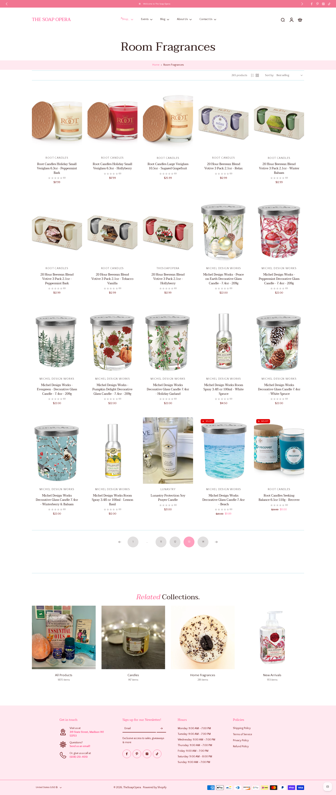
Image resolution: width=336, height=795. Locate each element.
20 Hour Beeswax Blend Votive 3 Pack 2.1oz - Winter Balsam (279, 168)
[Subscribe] (161, 728)
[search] (282, 19)
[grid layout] (257, 75)
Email (127, 728)
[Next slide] (302, 3)
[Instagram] (323, 4)
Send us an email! (80, 746)
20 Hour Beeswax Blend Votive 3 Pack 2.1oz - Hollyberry (168, 279)
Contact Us (206, 19)
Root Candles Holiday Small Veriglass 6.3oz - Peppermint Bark (57, 168)
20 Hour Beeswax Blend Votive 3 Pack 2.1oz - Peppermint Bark (57, 279)
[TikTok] (329, 4)
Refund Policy (241, 746)
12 (175, 541)
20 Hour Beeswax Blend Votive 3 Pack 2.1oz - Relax (223, 166)
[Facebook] (312, 4)
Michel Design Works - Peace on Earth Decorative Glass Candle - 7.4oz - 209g (223, 279)
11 (161, 541)
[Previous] (119, 542)
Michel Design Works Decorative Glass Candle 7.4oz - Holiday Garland (168, 389)
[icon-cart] (300, 19)
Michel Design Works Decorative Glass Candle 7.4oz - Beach (223, 500)
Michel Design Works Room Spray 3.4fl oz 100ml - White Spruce (223, 389)
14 (203, 541)
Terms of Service (242, 734)
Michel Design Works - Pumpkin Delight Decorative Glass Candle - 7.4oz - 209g (112, 389)
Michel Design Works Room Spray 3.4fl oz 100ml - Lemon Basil (112, 500)
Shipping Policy (242, 728)
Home (155, 64)
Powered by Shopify (154, 787)
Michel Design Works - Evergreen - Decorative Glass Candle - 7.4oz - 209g (57, 389)
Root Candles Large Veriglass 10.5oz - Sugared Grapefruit (168, 166)
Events (145, 19)
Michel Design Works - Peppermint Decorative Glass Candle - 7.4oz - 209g (279, 279)
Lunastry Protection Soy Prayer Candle (168, 498)
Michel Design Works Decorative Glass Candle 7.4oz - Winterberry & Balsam (57, 500)
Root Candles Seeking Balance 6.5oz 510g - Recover (279, 498)
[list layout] (252, 75)
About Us (182, 19)
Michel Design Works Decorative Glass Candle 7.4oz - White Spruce (279, 389)
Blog (162, 19)
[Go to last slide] (6, 3)
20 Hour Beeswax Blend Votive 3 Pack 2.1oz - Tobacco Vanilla (112, 279)
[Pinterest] (317, 4)
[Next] (216, 542)
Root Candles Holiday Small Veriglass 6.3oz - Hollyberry (112, 166)
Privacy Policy (241, 740)
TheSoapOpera (132, 787)
